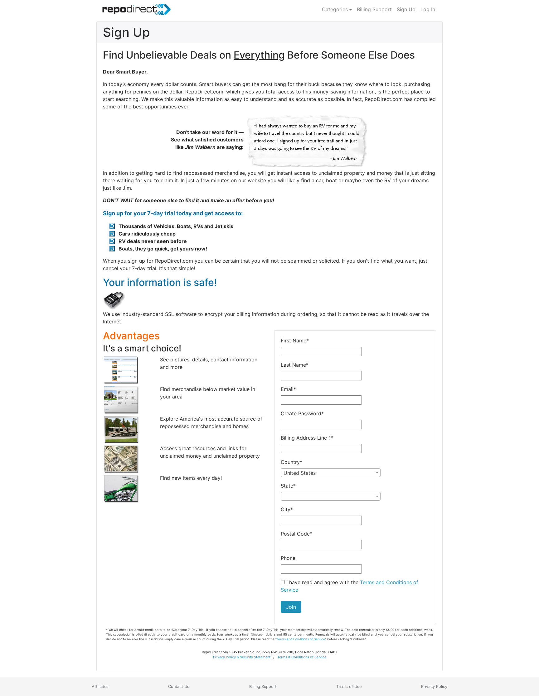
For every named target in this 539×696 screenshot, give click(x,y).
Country (291, 462)
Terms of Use (349, 686)
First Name (295, 340)
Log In (427, 9)
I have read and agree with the (349, 586)
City (287, 509)
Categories (335, 9)
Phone (288, 558)
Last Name (294, 365)
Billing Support (374, 9)
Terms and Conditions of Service (301, 639)
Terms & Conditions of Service (301, 657)
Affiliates (100, 686)
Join (291, 607)
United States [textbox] (300, 473)
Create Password (302, 413)
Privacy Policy (434, 686)
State (288, 486)
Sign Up (406, 9)
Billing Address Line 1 (307, 438)
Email (288, 389)
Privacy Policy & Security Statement (241, 657)
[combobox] (331, 472)
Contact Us (178, 686)
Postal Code (296, 534)
